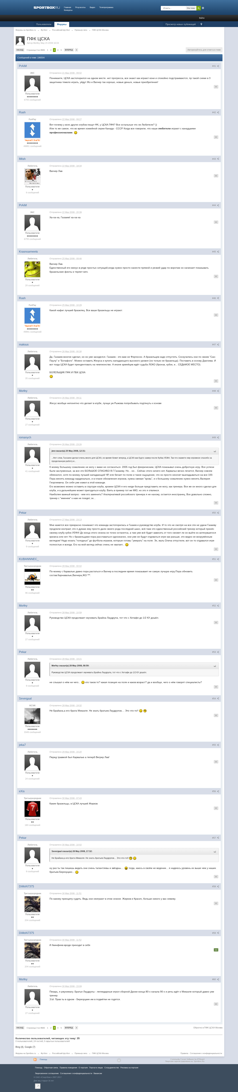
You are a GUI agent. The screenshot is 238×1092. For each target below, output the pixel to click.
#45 (214, 251)
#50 (214, 513)
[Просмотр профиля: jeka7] (32, 762)
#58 (214, 886)
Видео (92, 7)
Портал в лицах (96, 1068)
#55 (214, 745)
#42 (214, 112)
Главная (67, 7)
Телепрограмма (106, 7)
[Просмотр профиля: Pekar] (32, 530)
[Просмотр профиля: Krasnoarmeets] (32, 269)
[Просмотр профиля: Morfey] (32, 408)
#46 (214, 298)
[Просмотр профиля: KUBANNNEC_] (32, 576)
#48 (214, 391)
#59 (214, 933)
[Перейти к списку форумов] (47, 7)
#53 (214, 652)
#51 (214, 559)
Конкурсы (68, 10)
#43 (214, 159)
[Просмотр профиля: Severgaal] (32, 716)
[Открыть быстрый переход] (201, 24)
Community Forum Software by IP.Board (187, 1059)
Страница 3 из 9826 (36, 50)
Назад (20, 50)
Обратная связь (51, 1068)
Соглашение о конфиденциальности (206, 1053)
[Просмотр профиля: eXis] (32, 809)
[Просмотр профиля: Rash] (32, 130)
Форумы (62, 24)
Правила (184, 1053)
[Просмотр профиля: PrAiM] (32, 83)
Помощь (43, 1059)
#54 (214, 698)
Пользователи (43, 24)
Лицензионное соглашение (47, 1073)
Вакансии (98, 1073)
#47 (214, 344)
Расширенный (203, 8)
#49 (214, 437)
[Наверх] (119, 1060)
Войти (201, 18)
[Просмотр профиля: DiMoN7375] (32, 904)
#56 (214, 791)
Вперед (69, 50)
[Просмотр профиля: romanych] (32, 455)
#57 (214, 838)
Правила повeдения (68, 1068)
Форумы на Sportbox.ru (26, 1053)
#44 (214, 205)
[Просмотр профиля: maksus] (32, 362)
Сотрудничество (111, 1068)
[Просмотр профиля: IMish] (32, 176)
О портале (83, 1068)
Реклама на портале (129, 1068)
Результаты (80, 7)
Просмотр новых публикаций (181, 24)
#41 (214, 66)
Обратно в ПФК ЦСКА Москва (207, 1027)
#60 (214, 979)
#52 (214, 605)
